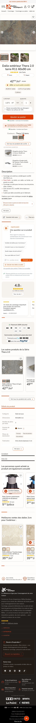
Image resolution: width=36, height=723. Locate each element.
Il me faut (7, 99)
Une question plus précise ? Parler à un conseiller (16, 268)
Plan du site (18, 721)
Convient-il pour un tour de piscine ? (15, 247)
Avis (4, 459)
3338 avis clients (13, 623)
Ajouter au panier (18, 117)
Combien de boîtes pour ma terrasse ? (15, 243)
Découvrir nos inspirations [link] (12, 654)
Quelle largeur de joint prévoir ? (13, 251)
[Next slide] (34, 32)
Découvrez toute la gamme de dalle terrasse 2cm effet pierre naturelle (15, 204)
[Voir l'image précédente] (3, 367)
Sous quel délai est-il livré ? (12, 255)
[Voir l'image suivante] (21, 367)
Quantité (23, 99)
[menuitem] (4, 57)
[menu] (3, 7)
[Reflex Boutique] (14, 7)
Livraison (4, 454)
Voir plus (6, 211)
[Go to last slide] (2, 32)
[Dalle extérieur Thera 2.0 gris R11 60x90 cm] (15, 137)
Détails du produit (8, 406)
